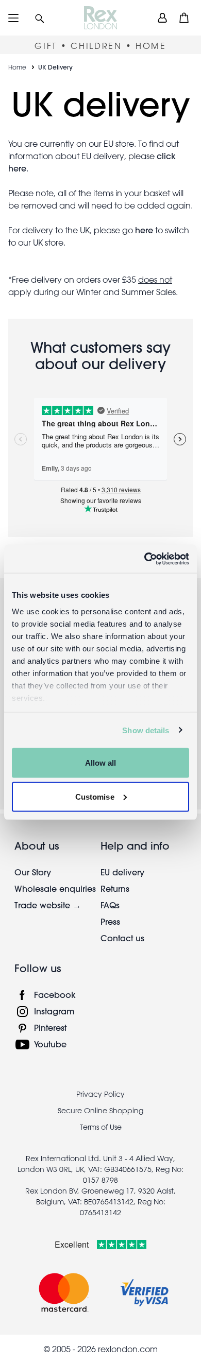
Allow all (100, 762)
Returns (114, 888)
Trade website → (47, 905)
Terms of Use (101, 1127)
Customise (94, 796)
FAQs (110, 905)
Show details (145, 730)
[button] (39, 17)
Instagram (54, 1011)
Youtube (50, 1044)
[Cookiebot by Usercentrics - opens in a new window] (144, 558)
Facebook (55, 994)
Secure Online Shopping (100, 1110)
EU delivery (122, 872)
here (144, 230)
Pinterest (50, 1027)
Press (110, 921)
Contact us (122, 938)
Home (17, 67)
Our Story (32, 872)
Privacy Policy (100, 1094)
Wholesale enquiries (55, 888)
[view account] (162, 18)
